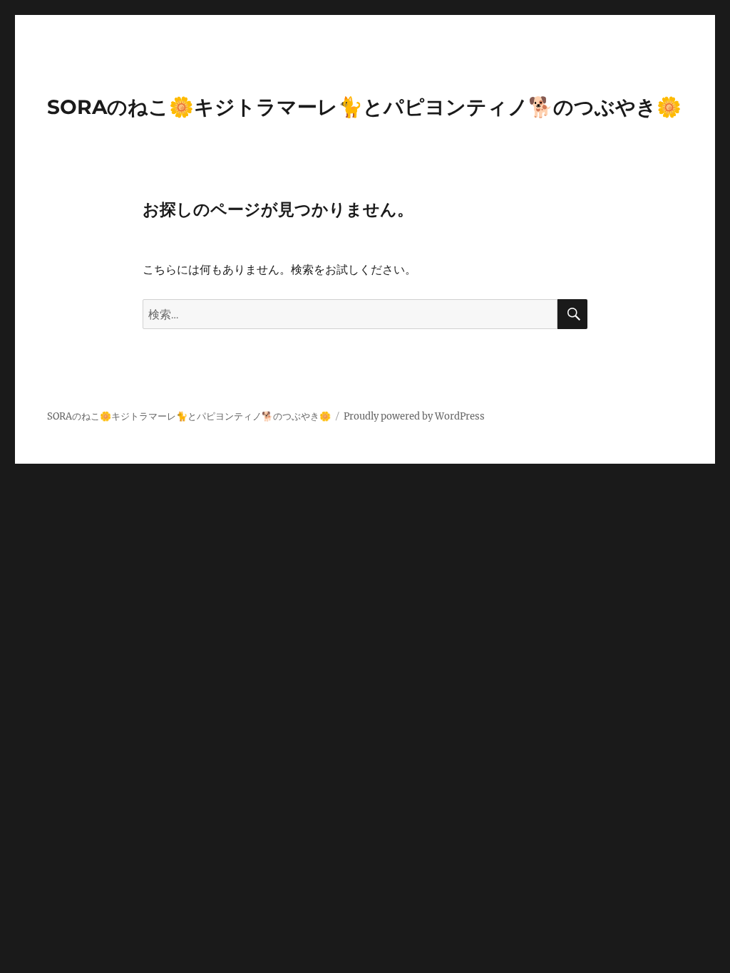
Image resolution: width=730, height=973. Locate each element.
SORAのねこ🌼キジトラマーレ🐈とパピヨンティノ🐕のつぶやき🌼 (364, 107)
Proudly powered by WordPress (414, 416)
